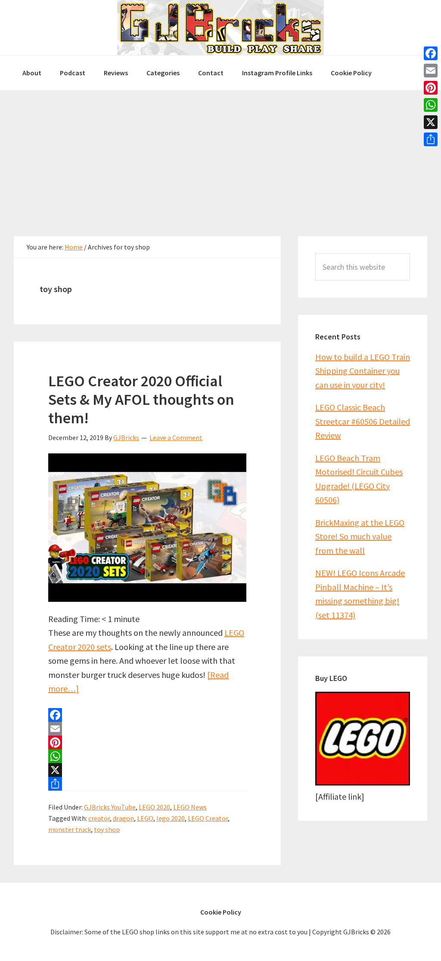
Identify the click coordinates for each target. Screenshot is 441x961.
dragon (123, 818)
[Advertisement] (220, 154)
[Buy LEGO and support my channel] (362, 782)
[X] (147, 770)
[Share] (147, 784)
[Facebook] (147, 715)
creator (99, 818)
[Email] (147, 729)
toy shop (107, 829)
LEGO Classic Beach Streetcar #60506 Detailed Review (362, 421)
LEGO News (190, 807)
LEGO (145, 818)
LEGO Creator (208, 818)
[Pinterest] (147, 742)
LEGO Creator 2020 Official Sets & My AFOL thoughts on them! (141, 399)
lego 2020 (170, 818)
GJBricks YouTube (110, 807)
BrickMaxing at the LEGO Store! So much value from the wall (359, 536)
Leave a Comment (175, 437)
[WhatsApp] (147, 756)
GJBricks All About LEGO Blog (220, 27)
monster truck (69, 829)
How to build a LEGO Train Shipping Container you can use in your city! (362, 370)
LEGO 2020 (154, 807)
